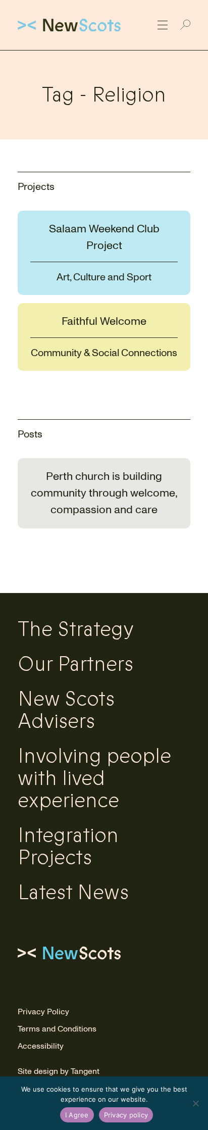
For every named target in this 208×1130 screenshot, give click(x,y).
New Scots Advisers (66, 710)
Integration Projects (68, 846)
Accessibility (41, 1046)
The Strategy (76, 629)
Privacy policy (126, 1115)
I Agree (77, 1115)
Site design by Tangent (58, 1071)
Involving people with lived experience (94, 778)
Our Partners (75, 664)
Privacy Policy (43, 1011)
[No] (195, 1103)
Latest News (73, 892)
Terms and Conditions (57, 1029)
